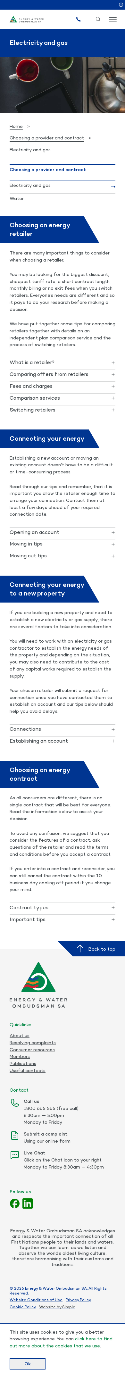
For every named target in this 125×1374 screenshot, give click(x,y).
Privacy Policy (78, 1300)
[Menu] (112, 19)
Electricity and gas (30, 185)
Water (17, 198)
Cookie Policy (23, 1307)
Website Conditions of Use (36, 1300)
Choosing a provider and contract (47, 137)
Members (20, 1056)
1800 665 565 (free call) (51, 1108)
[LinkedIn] (27, 1203)
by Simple (66, 1306)
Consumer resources (32, 1049)
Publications (23, 1063)
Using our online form (47, 1141)
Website (47, 1306)
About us (19, 1035)
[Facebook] (15, 1203)
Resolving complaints (33, 1042)
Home (16, 126)
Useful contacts (28, 1070)
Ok (27, 1363)
